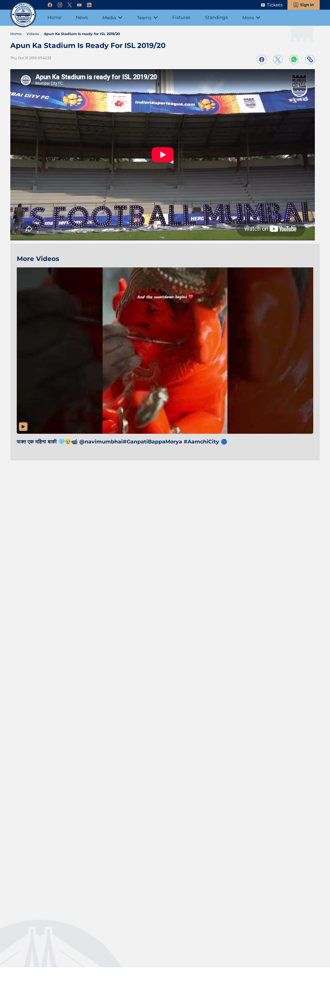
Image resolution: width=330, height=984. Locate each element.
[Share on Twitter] (278, 59)
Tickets (275, 5)
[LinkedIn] (89, 5)
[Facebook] (50, 5)
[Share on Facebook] (262, 59)
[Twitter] (69, 5)
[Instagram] (60, 5)
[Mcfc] (23, 14)
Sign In (307, 4)
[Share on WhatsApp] (294, 59)
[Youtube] (79, 5)
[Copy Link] (310, 59)
